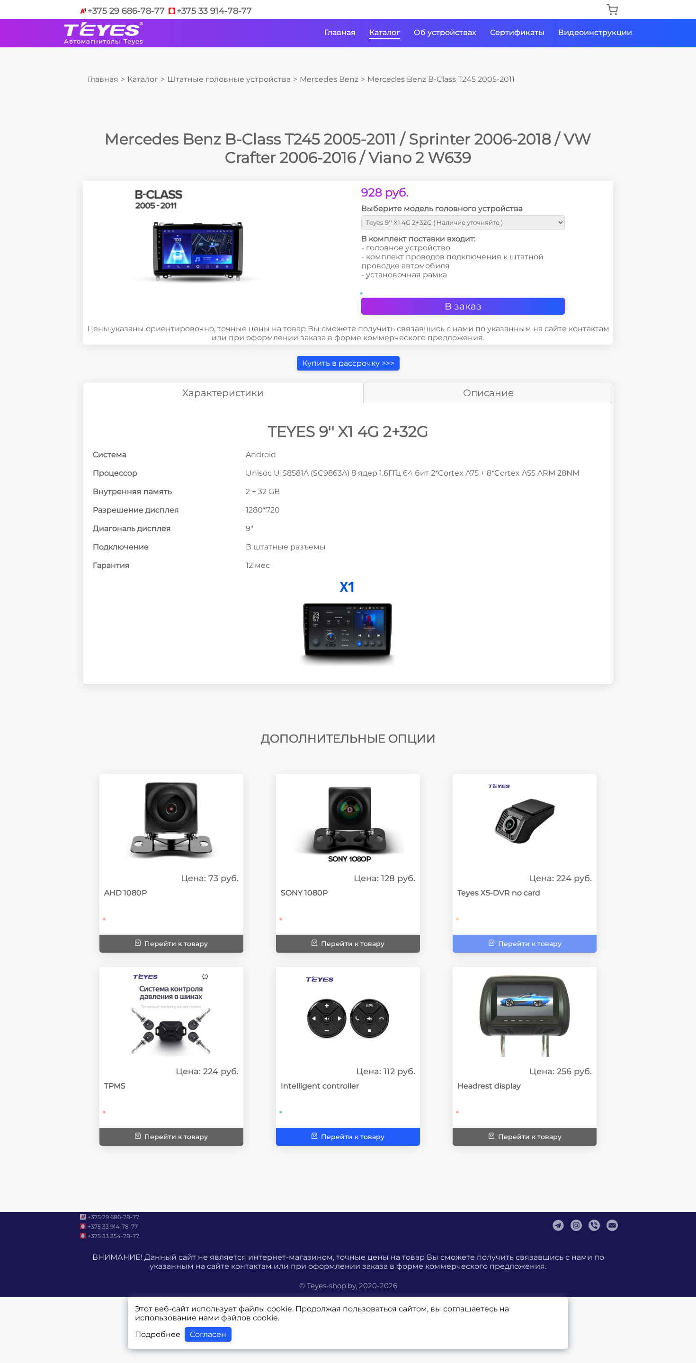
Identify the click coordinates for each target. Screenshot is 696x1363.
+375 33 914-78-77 (214, 11)
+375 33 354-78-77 (113, 1235)
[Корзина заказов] (612, 10)
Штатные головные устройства (229, 79)
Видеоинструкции (595, 32)
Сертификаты (517, 32)
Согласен (208, 1334)
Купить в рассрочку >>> (348, 363)
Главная (340, 32)
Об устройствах (445, 32)
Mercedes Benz (329, 79)
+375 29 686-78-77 (126, 11)
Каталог (384, 32)
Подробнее (157, 1334)
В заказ (463, 306)
